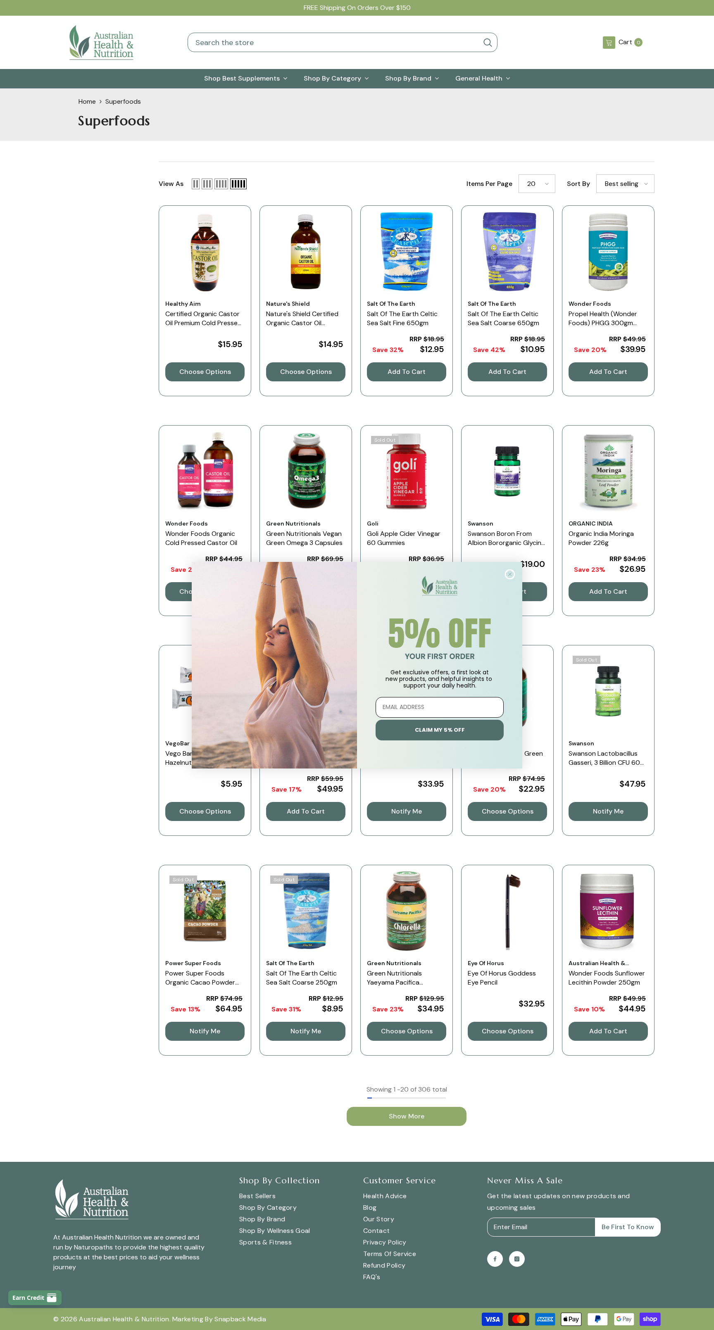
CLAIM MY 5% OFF (440, 730)
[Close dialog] (510, 574)
